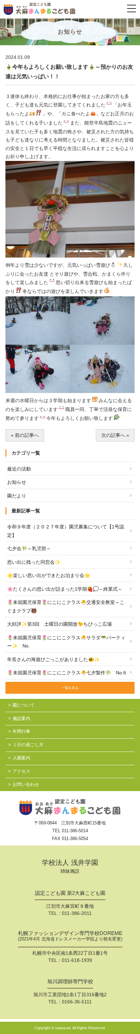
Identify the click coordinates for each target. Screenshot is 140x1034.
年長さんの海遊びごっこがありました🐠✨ (53, 659)
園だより (16, 495)
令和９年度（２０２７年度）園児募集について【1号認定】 (65, 531)
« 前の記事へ (25, 435)
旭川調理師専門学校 (70, 981)
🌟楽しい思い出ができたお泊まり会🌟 (48, 575)
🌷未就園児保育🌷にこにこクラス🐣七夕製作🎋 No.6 (66, 672)
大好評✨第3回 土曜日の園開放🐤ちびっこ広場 (59, 624)
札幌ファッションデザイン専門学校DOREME (70, 936)
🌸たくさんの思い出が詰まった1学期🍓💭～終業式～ (64, 589)
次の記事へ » (115, 435)
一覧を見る (70, 688)
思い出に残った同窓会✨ (33, 562)
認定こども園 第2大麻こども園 (70, 893)
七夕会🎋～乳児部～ (29, 548)
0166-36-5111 (77, 1001)
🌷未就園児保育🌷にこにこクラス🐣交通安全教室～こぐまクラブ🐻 (65, 606)
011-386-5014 (75, 830)
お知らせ (16, 482)
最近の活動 (19, 469)
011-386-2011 (77, 913)
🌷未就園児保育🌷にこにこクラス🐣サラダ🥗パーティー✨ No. (66, 642)
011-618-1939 (77, 960)
